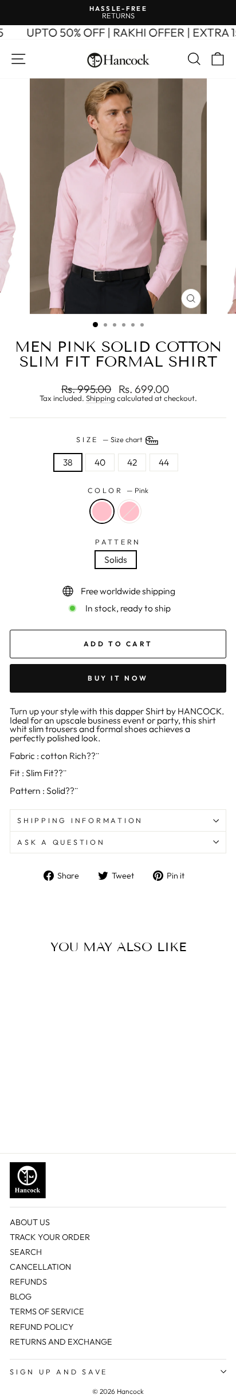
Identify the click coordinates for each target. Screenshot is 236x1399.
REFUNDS (28, 1282)
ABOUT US (30, 1222)
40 (100, 462)
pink (129, 511)
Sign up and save (59, 1371)
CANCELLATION (40, 1267)
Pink (102, 511)
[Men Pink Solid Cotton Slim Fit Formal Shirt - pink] (29, 1116)
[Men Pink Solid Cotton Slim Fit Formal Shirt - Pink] (16, 1116)
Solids (115, 559)
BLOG (21, 1296)
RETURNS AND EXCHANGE (61, 1342)
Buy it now (118, 678)
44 (164, 462)
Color (118, 490)
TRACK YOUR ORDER (50, 1237)
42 (132, 462)
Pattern (118, 542)
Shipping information (80, 820)
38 (68, 462)
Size (110, 439)
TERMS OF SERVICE (47, 1311)
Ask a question (61, 841)
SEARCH (26, 1252)
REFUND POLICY (42, 1327)
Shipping (100, 399)
